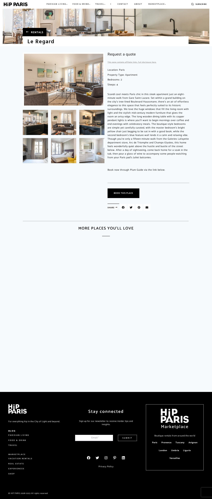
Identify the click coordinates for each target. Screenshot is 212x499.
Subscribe (201, 4)
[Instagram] (106, 458)
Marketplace (175, 426)
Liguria (187, 450)
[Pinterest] (115, 458)
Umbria (175, 450)
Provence (166, 442)
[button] (123, 207)
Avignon (193, 442)
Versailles (174, 458)
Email (95, 438)
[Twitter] (97, 458)
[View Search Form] (192, 4)
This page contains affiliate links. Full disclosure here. (132, 62)
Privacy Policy (106, 466)
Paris (154, 442)
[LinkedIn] (123, 458)
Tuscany (180, 442)
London (163, 450)
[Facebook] (89, 458)
